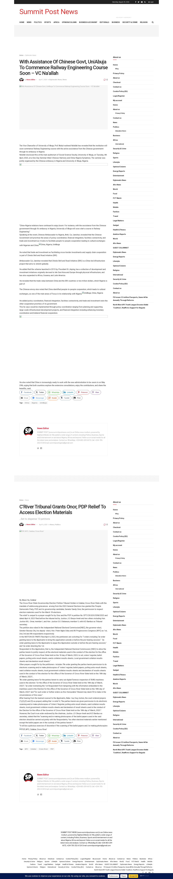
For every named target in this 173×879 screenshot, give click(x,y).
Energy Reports (119, 171)
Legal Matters (118, 221)
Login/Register (119, 96)
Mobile (115, 207)
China (27, 403)
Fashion (116, 212)
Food (115, 194)
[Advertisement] (124, 9)
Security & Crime (129, 22)
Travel (115, 216)
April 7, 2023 (43, 80)
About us (116, 78)
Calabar (33, 749)
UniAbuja (43, 403)
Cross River (43, 749)
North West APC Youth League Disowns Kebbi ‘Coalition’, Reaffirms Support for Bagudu (130, 306)
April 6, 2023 (43, 524)
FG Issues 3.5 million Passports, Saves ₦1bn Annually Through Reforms (130, 298)
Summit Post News (48, 11)
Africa (56, 22)
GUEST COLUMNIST (121, 248)
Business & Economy (88, 22)
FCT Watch (117, 198)
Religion (143, 22)
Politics (38, 22)
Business (116, 22)
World (115, 189)
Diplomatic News (30, 55)
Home (21, 22)
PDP (52, 749)
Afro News (117, 185)
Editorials (104, 22)
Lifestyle (116, 162)
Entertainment (118, 176)
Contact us (117, 87)
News (29, 22)
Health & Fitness (119, 230)
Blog (116, 69)
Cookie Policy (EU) (120, 91)
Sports (47, 22)
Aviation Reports (119, 234)
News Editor (30, 80)
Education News (120, 131)
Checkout (117, 82)
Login (152, 2)
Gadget (116, 225)
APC (26, 749)
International (119, 144)
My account (117, 100)
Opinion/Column (69, 22)
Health (115, 203)
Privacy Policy (118, 73)
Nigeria (34, 403)
